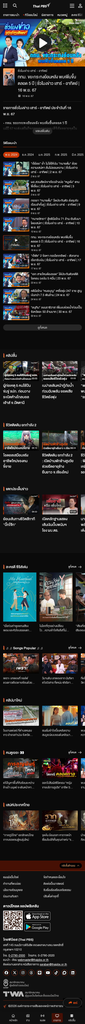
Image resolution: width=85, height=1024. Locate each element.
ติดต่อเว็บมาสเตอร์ (53, 883)
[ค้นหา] (14, 5)
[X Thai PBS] (14, 973)
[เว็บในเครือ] (5, 5)
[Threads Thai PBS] (31, 973)
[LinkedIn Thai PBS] (73, 973)
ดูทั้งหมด (42, 327)
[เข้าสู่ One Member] (80, 5)
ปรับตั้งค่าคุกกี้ (51, 896)
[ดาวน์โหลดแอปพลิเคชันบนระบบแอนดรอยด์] (37, 926)
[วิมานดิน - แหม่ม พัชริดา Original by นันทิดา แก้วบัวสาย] (60, 663)
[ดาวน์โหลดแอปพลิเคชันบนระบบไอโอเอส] (37, 916)
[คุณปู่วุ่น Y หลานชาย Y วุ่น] (56, 596)
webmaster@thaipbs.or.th (33, 960)
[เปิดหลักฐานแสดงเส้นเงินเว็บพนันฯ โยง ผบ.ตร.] (60, 505)
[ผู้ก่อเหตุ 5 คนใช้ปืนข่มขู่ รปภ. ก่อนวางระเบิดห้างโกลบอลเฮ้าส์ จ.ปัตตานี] (21, 371)
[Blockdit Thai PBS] (64, 973)
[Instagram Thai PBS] (23, 973)
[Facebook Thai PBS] (6, 973)
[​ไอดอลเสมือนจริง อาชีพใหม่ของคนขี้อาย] (21, 441)
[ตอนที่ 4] (60, 716)
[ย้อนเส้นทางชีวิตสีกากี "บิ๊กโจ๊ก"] (21, 505)
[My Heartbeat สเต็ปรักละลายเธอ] (19, 596)
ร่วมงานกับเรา (10, 896)
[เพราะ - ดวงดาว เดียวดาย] (21, 663)
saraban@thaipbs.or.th (53, 964)
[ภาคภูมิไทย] (21, 820)
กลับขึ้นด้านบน (68, 865)
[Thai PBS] (42, 5)
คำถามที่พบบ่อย (12, 883)
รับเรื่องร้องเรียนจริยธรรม (57, 890)
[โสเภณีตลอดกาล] (60, 768)
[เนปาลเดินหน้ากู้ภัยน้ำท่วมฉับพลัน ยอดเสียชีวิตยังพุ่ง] (60, 371)
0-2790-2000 (16, 955)
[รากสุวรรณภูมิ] (60, 820)
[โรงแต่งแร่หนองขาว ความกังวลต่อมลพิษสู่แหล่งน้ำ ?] (21, 716)
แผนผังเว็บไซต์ (11, 877)
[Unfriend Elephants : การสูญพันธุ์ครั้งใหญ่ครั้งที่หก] (21, 768)
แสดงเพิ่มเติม (43, 131)
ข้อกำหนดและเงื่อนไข (54, 877)
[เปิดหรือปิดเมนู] (72, 5)
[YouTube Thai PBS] (48, 973)
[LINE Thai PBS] (39, 973)
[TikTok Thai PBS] (56, 973)
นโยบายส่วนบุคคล (13, 890)
